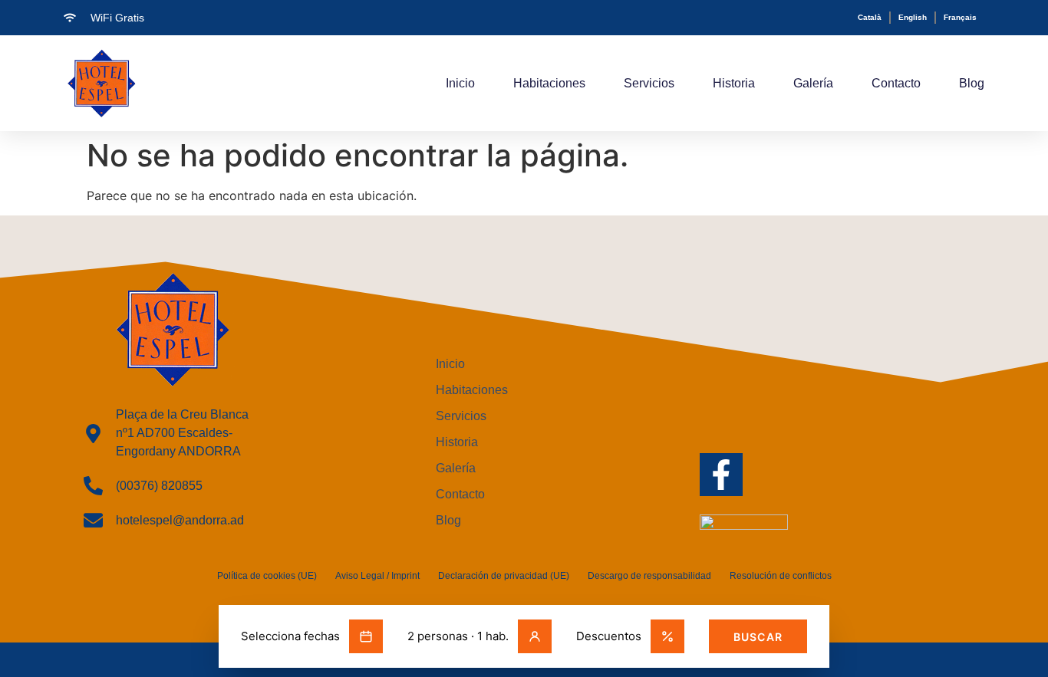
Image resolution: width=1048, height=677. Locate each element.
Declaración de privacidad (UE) (503, 575)
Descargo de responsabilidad (649, 575)
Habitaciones (549, 83)
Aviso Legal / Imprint (377, 575)
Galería (813, 83)
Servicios (649, 83)
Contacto (896, 83)
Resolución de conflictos (781, 575)
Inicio (460, 83)
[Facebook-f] (721, 474)
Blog (971, 83)
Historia (734, 83)
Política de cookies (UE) (267, 575)
